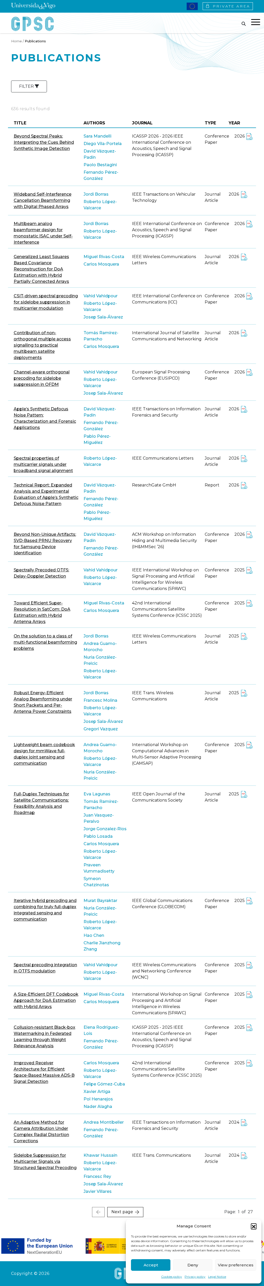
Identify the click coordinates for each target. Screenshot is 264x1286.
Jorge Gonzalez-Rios (105, 828)
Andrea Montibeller (104, 1122)
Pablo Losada (98, 836)
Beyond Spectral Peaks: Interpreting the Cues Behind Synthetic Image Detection (44, 142)
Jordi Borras (96, 194)
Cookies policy (171, 1277)
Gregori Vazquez (101, 728)
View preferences (235, 1265)
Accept (151, 1265)
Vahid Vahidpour (101, 295)
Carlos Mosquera (101, 264)
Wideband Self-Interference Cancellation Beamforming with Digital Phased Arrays (42, 200)
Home (16, 41)
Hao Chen (94, 935)
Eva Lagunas (97, 794)
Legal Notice (217, 1277)
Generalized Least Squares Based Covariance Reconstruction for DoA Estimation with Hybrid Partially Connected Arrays (41, 269)
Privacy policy (195, 1277)
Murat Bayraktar (100, 900)
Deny (192, 1265)
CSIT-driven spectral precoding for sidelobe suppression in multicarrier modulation (46, 302)
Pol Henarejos (98, 1099)
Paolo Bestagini (100, 164)
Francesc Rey (97, 1176)
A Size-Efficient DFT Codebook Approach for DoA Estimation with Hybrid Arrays (46, 1000)
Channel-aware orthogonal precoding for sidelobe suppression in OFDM (42, 378)
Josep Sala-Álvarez (103, 317)
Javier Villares (98, 1191)
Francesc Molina (100, 700)
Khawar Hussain (100, 1155)
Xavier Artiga (97, 1091)
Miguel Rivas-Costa (104, 256)
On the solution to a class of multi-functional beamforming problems (45, 642)
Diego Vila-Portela (103, 143)
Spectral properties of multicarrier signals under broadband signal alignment (43, 464)
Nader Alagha (98, 1106)
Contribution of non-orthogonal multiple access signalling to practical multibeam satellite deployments (42, 345)
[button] (253, 1226)
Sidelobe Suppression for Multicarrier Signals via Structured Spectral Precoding (45, 1161)
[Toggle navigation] (255, 23)
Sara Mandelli (97, 136)
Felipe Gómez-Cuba (104, 1084)
